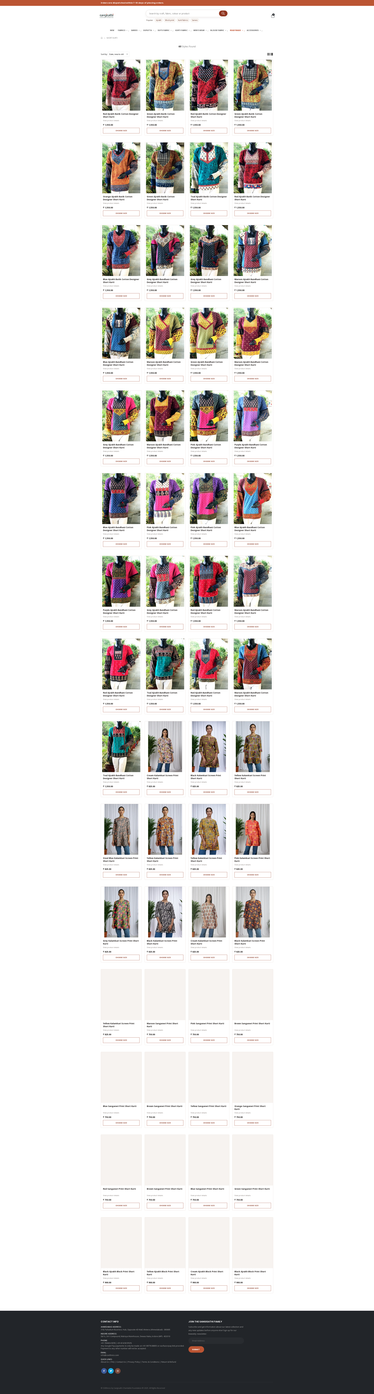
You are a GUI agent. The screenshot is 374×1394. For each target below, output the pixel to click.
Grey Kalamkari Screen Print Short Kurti (121, 942)
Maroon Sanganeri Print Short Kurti (162, 1025)
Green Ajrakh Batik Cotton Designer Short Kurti (161, 115)
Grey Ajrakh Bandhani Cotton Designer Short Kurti (162, 281)
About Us (105, 1362)
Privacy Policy (134, 1362)
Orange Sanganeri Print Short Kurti (250, 1107)
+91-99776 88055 (150, 1345)
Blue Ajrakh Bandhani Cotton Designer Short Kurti (118, 363)
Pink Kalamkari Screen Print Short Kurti (252, 859)
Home (102, 38)
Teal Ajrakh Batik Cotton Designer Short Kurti (209, 198)
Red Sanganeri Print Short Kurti (119, 1188)
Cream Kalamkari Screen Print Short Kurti (162, 777)
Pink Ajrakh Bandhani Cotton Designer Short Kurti (206, 446)
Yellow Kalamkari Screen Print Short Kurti (250, 777)
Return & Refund (168, 1362)
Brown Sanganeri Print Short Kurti (252, 1023)
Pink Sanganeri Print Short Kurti (207, 1023)
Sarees (195, 20)
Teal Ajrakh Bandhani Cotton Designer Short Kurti (162, 694)
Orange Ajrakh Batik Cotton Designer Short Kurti (117, 198)
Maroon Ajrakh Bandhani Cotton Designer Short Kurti (251, 281)
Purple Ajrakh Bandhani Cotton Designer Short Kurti (250, 446)
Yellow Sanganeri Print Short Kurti (208, 1106)
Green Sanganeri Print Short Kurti (252, 1188)
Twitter (111, 1371)
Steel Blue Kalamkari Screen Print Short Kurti (120, 859)
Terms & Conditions (150, 1362)
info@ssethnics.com (110, 1355)
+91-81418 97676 (124, 1343)
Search (223, 13)
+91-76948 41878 (108, 1343)
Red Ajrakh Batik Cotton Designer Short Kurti (120, 115)
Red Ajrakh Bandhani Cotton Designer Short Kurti (205, 611)
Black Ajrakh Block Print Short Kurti (118, 1273)
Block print (169, 20)
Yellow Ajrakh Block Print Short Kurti (163, 1273)
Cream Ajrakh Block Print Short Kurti (207, 1273)
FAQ (112, 1362)
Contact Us (121, 1362)
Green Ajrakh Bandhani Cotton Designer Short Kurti (207, 363)
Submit (196, 1349)
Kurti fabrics (183, 20)
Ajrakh (158, 20)
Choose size (121, 130)
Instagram (118, 1371)
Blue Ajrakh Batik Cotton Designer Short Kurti (121, 281)
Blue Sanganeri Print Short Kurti (119, 1106)
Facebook (104, 1371)
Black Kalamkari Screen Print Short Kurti (206, 777)
